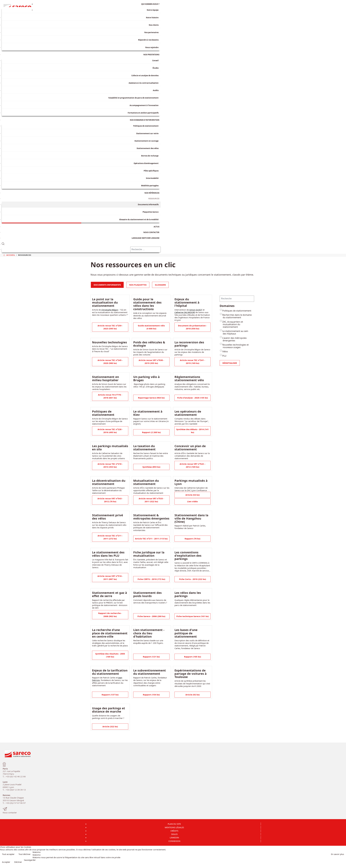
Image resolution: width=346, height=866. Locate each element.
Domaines (227, 306)
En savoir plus (337, 854)
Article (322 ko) (110, 726)
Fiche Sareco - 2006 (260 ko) (151, 616)
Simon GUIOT (195, 309)
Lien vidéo (192, 501)
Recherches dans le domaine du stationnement (237, 316)
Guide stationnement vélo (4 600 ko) (151, 327)
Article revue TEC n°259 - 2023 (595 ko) (110, 327)
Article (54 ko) (192, 494)
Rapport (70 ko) (192, 538)
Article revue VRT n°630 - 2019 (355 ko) (151, 362)
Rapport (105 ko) (192, 656)
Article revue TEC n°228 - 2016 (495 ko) (110, 431)
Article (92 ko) (192, 694)
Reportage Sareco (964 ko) (151, 397)
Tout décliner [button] (25, 854)
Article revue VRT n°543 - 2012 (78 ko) (110, 500)
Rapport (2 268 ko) (151, 432)
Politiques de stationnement (236, 310)
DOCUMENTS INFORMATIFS (107, 284)
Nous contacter (10, 812)
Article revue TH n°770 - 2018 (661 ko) (110, 396)
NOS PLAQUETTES (138, 284)
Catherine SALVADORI (184, 312)
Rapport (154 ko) (151, 694)
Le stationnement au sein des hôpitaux (235, 332)
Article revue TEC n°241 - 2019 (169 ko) (192, 362)
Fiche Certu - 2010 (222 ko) (192, 579)
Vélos (225, 351)
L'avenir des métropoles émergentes (234, 339)
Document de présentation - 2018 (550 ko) (192, 327)
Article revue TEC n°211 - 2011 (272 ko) (110, 537)
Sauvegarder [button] (30, 860)
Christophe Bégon (109, 309)
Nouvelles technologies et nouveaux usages (235, 346)
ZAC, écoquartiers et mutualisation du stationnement (232, 324)
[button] (81, 243)
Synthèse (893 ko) (151, 466)
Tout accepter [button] (8, 854)
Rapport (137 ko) (110, 694)
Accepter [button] (6, 862)
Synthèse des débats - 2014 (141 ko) (192, 431)
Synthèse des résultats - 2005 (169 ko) (110, 655)
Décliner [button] (18, 862)
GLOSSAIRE (160, 284)
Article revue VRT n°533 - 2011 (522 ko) (151, 500)
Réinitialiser (229, 363)
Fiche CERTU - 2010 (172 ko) (151, 579)
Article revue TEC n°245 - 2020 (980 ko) (110, 362)
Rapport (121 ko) (151, 656)
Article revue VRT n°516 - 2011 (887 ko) (110, 577)
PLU (224, 355)
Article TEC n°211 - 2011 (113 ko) (151, 538)
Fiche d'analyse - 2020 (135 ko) (192, 397)
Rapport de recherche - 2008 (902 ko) (110, 615)
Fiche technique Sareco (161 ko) (192, 616)
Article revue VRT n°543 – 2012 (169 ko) (192, 465)
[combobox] (145, 249)
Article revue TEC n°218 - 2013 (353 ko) (110, 465)
